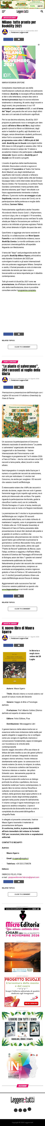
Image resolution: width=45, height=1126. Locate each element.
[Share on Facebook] (8, 39)
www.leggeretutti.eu (10, 589)
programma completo (27, 290)
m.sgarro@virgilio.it (20, 858)
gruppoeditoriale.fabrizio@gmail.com (23, 877)
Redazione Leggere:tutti (19, 32)
